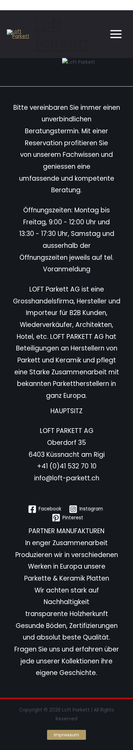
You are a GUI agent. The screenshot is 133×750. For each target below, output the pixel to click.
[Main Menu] (116, 34)
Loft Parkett (61, 34)
